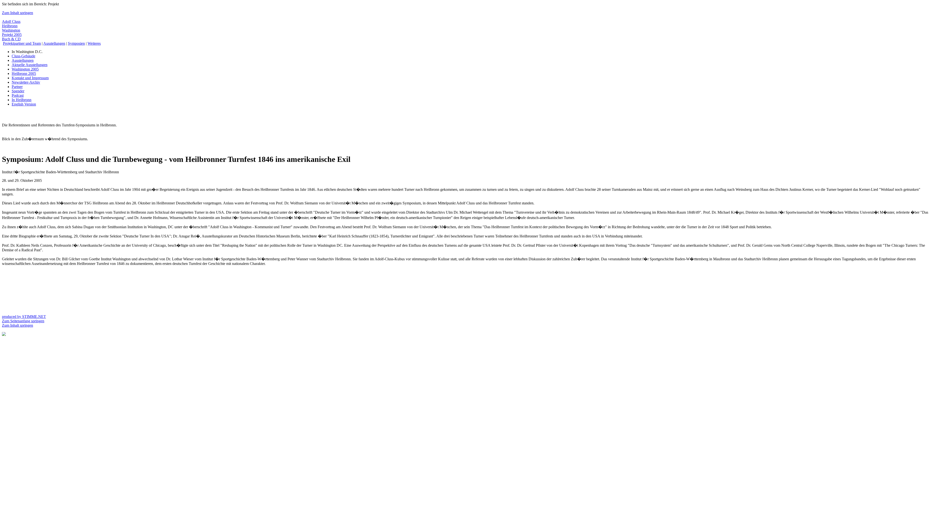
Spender (18, 91)
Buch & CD (11, 39)
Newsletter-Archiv (26, 82)
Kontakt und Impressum (30, 78)
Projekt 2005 (12, 35)
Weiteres (94, 43)
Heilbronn (10, 26)
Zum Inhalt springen (17, 13)
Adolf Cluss (11, 21)
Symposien (76, 43)
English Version (24, 104)
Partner (17, 87)
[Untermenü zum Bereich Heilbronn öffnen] (4, 334)
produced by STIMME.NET (24, 317)
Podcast (18, 95)
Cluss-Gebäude (23, 56)
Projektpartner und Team (22, 43)
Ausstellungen (54, 43)
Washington (11, 30)
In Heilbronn (21, 100)
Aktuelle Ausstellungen (29, 65)
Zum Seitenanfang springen (23, 321)
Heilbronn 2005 (24, 73)
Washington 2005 (25, 69)
